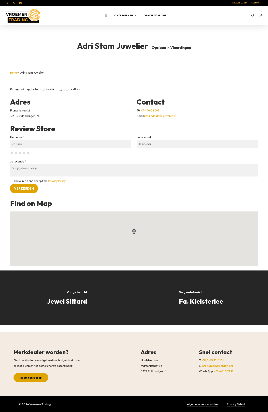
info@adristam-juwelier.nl (160, 116)
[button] (31, 377)
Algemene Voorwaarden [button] (202, 404)
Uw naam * (17, 137)
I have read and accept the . (40, 181)
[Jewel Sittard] (67, 297)
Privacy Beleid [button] (236, 404)
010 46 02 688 (150, 110)
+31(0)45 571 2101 (212, 360)
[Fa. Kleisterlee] (201, 297)
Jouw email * (145, 137)
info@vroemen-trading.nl (217, 366)
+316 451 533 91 (223, 371)
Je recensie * (18, 161)
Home (14, 72)
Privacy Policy (56, 181)
